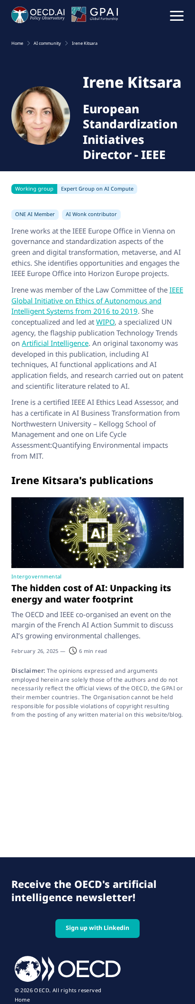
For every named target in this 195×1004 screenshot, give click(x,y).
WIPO (105, 321)
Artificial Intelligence (55, 343)
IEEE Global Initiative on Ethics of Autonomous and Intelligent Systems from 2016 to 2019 (97, 300)
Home (22, 999)
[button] (177, 15)
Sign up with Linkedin (97, 928)
